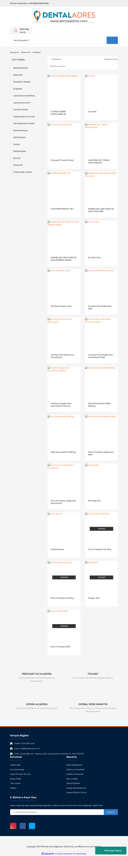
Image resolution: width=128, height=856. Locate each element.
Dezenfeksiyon (20, 130)
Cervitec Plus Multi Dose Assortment (62, 356)
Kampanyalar (19, 151)
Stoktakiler (56, 59)
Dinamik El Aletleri (21, 82)
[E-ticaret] (63, 853)
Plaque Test (94, 598)
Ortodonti (17, 165)
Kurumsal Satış (17, 769)
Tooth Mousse (57, 549)
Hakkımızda (15, 765)
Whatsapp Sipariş (113, 850)
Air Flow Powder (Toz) (61, 306)
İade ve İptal (72, 779)
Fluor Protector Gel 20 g (62, 598)
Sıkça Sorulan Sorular (20, 774)
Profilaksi (37, 52)
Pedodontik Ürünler (22, 172)
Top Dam (92, 111)
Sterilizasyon (19, 137)
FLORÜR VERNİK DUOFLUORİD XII (58, 112)
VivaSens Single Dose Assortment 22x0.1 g (61, 404)
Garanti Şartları (73, 783)
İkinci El (16, 158)
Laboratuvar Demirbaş (24, 95)
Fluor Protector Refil (60, 647)
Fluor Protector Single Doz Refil (100, 453)
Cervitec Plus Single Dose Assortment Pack (100, 356)
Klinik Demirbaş (20, 68)
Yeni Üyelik (15, 783)
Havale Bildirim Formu (76, 792)
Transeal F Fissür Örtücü (62, 160)
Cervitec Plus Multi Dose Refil (99, 307)
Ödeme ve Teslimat (75, 769)
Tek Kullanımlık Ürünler (24, 123)
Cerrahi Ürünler (20, 109)
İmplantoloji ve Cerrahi (24, 116)
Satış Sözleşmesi (74, 765)
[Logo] (64, 17)
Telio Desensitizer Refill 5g (63, 452)
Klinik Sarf (18, 75)
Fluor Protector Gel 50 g (99, 549)
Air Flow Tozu (94, 257)
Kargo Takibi (15, 779)
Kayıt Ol (111, 812)
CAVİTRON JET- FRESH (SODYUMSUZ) (99, 161)
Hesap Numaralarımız (76, 788)
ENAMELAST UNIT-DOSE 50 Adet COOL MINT (101, 210)
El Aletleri (17, 89)
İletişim (13, 788)
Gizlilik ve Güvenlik (74, 774)
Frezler (16, 144)
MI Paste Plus (94, 501)
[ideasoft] (47, 853)
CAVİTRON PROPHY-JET (62, 209)
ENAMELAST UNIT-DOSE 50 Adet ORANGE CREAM (63, 258)
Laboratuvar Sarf (21, 103)
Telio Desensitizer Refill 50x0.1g (99, 404)
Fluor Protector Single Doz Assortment (63, 502)
